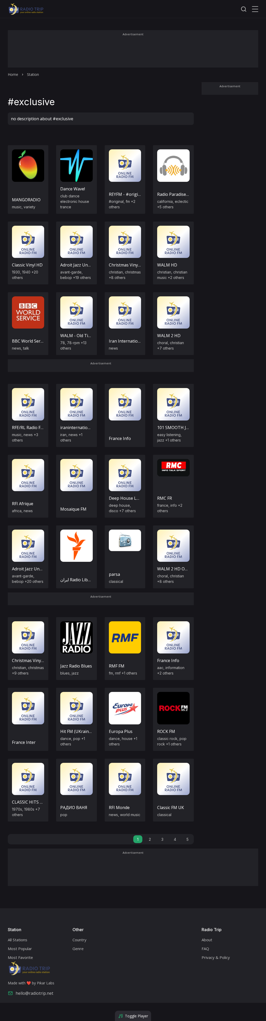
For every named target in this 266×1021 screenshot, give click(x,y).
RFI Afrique (22, 503)
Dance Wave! (72, 189)
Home (13, 74)
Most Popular (20, 948)
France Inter (24, 742)
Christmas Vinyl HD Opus (36, 660)
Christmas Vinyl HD (127, 265)
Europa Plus (120, 731)
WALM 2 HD (169, 335)
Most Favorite (20, 957)
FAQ (205, 948)
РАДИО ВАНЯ (73, 807)
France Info (120, 438)
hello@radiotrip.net (34, 993)
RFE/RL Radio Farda (30, 427)
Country (79, 939)
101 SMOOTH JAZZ (175, 427)
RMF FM (116, 666)
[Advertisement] (133, 52)
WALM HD (167, 265)
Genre (78, 948)
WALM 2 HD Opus (174, 569)
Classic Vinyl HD (27, 265)
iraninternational (77, 427)
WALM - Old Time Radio (83, 335)
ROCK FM (166, 731)
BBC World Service (30, 341)
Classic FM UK (170, 807)
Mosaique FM (73, 509)
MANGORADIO (26, 200)
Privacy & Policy (216, 957)
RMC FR (164, 498)
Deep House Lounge (129, 498)
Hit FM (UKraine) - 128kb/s (86, 731)
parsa (114, 574)
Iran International (126, 341)
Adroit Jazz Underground (84, 265)
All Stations (17, 939)
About (207, 939)
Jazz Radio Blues (76, 666)
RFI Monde (119, 807)
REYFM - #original (126, 194)
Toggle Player (136, 1015)
